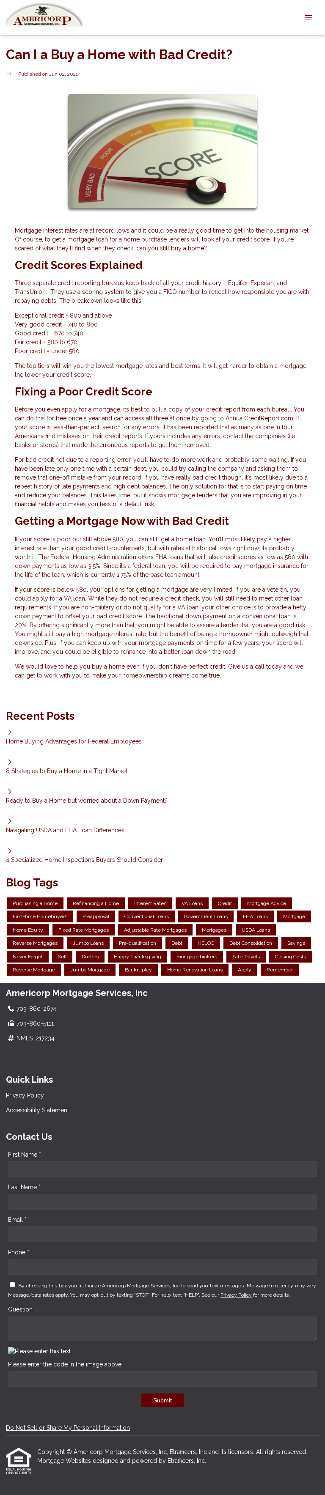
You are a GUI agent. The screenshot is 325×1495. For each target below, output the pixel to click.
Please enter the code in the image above (64, 1364)
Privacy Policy (25, 1095)
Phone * (18, 1252)
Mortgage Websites (65, 1460)
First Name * (24, 1154)
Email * (17, 1219)
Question (20, 1309)
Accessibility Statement (37, 1110)
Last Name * (24, 1187)
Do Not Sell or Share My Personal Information (68, 1427)
